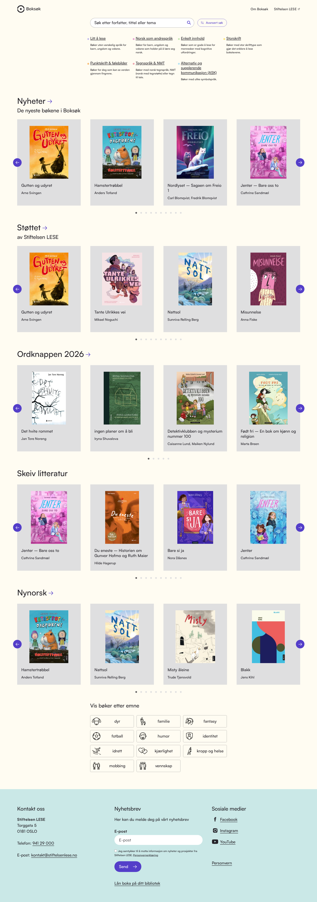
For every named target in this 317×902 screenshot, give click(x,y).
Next (300, 162)
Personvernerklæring (145, 855)
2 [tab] (141, 213)
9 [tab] (175, 213)
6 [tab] (161, 213)
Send (123, 866)
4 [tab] (151, 213)
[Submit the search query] (189, 23)
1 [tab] (136, 213)
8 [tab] (171, 213)
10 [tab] (180, 213)
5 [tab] (156, 213)
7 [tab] (166, 213)
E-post (120, 831)
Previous (17, 162)
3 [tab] (146, 213)
